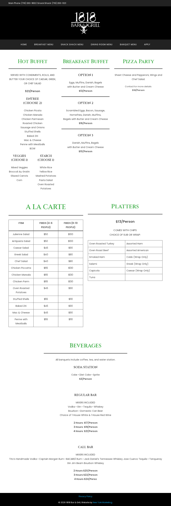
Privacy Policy (85, 496)
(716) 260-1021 (59, 3)
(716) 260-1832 (28, 3)
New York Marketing (102, 502)
